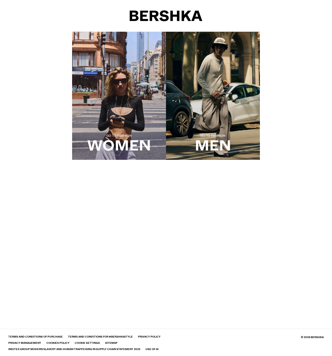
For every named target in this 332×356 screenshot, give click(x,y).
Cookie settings (87, 343)
